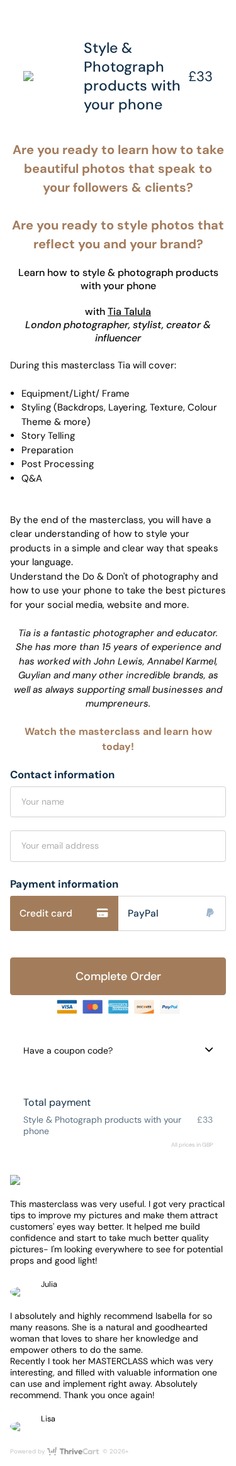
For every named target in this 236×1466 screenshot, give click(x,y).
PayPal (143, 913)
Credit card (46, 913)
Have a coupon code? (68, 1050)
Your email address (60, 845)
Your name (42, 801)
